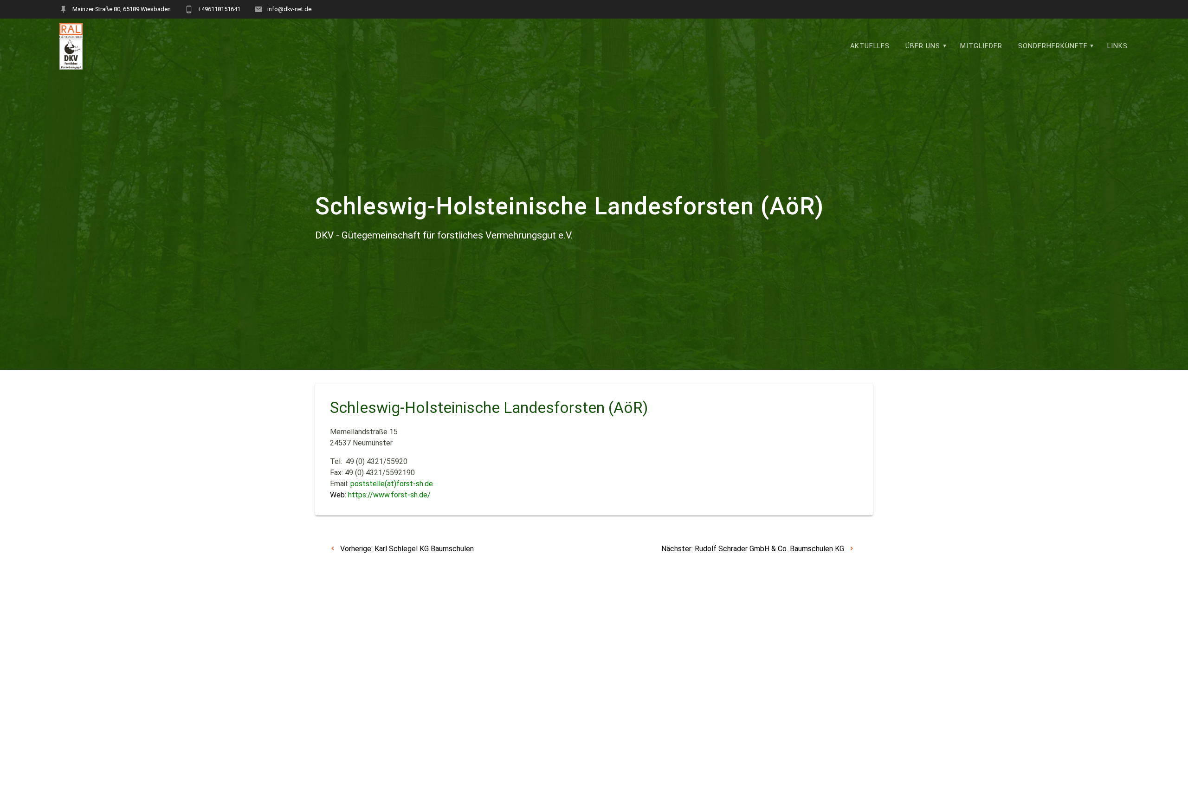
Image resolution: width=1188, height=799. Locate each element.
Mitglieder (981, 46)
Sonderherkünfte (1053, 46)
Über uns (922, 46)
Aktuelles (870, 46)
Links (1117, 46)
